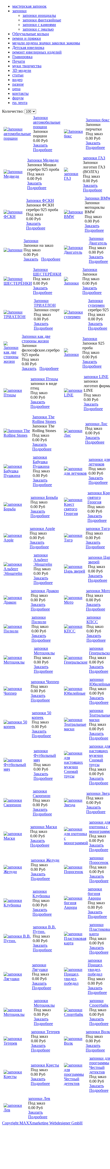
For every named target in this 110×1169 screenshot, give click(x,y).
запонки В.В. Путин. (44, 929)
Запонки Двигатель (98, 240)
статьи (18, 75)
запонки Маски (43, 827)
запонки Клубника (41, 893)
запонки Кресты (45, 1065)
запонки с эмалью (38, 29)
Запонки (31, 241)
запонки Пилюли (38, 619)
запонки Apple (42, 528)
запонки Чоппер (45, 682)
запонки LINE (96, 376)
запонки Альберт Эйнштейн (43, 559)
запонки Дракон (45, 591)
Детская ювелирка (28, 47)
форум (18, 98)
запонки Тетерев (45, 1032)
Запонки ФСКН (40, 200)
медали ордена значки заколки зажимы (46, 43)
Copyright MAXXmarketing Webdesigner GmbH (42, 1123)
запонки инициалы (39, 15)
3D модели (21, 70)
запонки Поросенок (98, 860)
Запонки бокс (97, 120)
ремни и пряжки (26, 38)
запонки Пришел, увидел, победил (95, 967)
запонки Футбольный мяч (45, 755)
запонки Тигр (98, 528)
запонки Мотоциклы (44, 650)
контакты (20, 93)
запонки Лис (96, 424)
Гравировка (22, 57)
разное (18, 84)
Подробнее (42, 150)
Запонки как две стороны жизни (36, 338)
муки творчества (26, 66)
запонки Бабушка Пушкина (41, 462)
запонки (19, 11)
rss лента (19, 102)
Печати (18, 61)
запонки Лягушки (40, 967)
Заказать (40, 145)
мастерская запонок (29, 6)
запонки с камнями (39, 24)
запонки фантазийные (42, 20)
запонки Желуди (45, 860)
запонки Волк (98, 1032)
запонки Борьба (44, 497)
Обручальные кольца (30, 34)
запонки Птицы (44, 379)
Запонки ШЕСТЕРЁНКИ (47, 271)
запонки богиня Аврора (95, 893)
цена (16, 89)
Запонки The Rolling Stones (44, 419)
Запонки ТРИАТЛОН (45, 302)
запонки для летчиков (99, 461)
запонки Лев (39, 1098)
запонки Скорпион (41, 793)
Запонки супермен (96, 302)
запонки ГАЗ (94, 158)
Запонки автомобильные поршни (46, 122)
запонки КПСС (93, 619)
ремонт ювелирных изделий (37, 52)
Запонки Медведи (43, 160)
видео (17, 79)
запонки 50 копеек (41, 715)
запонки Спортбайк (98, 1002)
